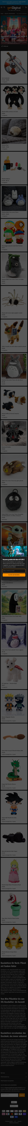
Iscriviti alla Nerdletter (14, 575)
